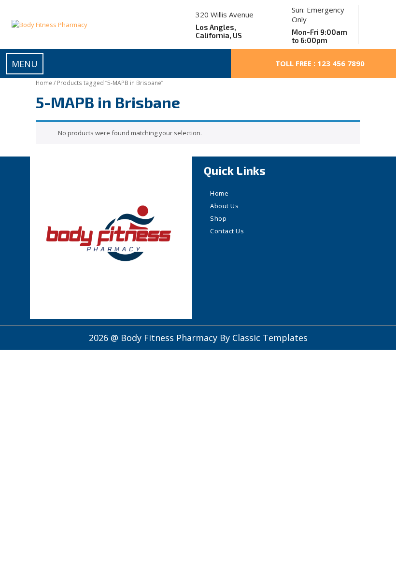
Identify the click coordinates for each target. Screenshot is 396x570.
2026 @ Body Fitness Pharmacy (154, 337)
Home (44, 83)
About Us (224, 205)
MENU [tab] (25, 64)
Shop (218, 218)
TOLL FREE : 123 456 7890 (320, 63)
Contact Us (227, 231)
